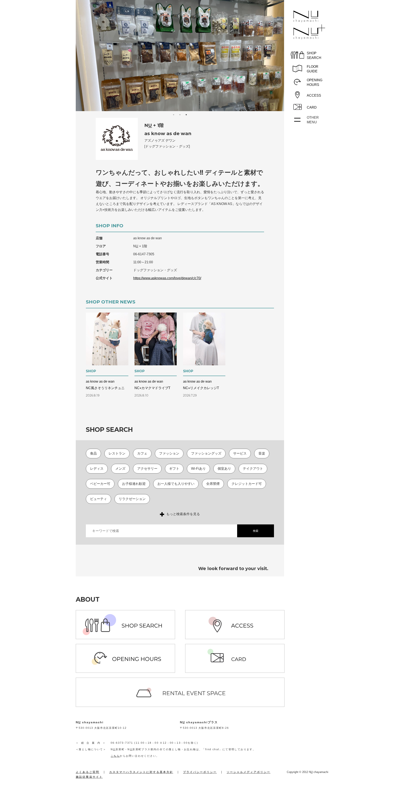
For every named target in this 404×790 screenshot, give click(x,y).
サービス (240, 453)
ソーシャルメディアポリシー (248, 772)
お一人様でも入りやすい (175, 483)
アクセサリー (147, 468)
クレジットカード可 (246, 483)
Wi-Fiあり (198, 468)
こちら (115, 755)
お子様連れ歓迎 (134, 483)
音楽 (261, 453)
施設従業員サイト (89, 776)
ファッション (169, 453)
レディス (97, 468)
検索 (255, 530)
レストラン (117, 453)
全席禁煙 (213, 483)
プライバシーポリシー (200, 772)
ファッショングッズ (206, 453)
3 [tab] (186, 115)
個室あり (224, 468)
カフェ (142, 453)
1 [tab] (173, 115)
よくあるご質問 (87, 772)
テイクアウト (253, 468)
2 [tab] (180, 115)
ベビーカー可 (100, 483)
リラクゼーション (132, 499)
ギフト (174, 468)
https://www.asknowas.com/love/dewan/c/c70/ (167, 278)
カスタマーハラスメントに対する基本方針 (141, 772)
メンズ (120, 468)
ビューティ (98, 499)
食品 (93, 453)
